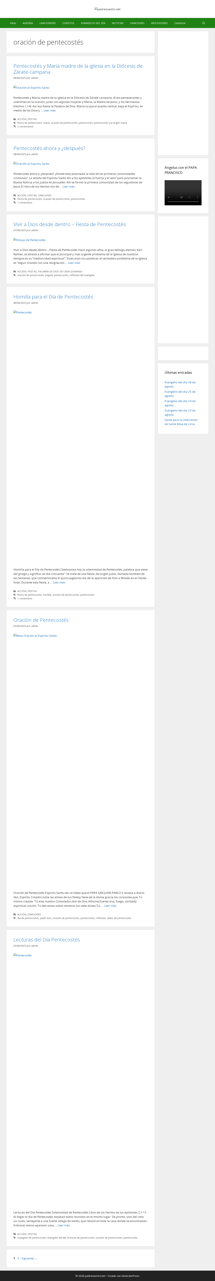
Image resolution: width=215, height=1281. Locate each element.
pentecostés (86, 122)
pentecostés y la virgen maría (110, 122)
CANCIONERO (47, 23)
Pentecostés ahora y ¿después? (49, 148)
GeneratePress (130, 1275)
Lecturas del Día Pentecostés (46, 939)
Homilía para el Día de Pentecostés (53, 296)
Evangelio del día (56, 1237)
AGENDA (28, 23)
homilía (47, 594)
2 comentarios (25, 126)
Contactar (180, 23)
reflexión (101, 918)
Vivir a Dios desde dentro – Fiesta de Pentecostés (69, 224)
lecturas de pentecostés (80, 1237)
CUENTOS (68, 23)
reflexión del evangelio (82, 275)
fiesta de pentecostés (29, 122)
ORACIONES (137, 23)
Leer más (50, 110)
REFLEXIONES (159, 23)
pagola (49, 275)
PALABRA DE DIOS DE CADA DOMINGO (60, 271)
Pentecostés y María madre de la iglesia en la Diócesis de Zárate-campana (78, 68)
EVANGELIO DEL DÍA (93, 23)
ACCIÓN (21, 119)
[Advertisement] (190, 97)
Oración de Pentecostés (41, 619)
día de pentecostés (28, 918)
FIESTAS (32, 119)
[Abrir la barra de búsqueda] (203, 23)
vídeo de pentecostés (119, 918)
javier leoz (45, 918)
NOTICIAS (117, 23)
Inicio (13, 23)
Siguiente (29, 1258)
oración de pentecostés (64, 122)
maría (46, 122)
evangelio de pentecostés (31, 1237)
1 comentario (24, 202)
